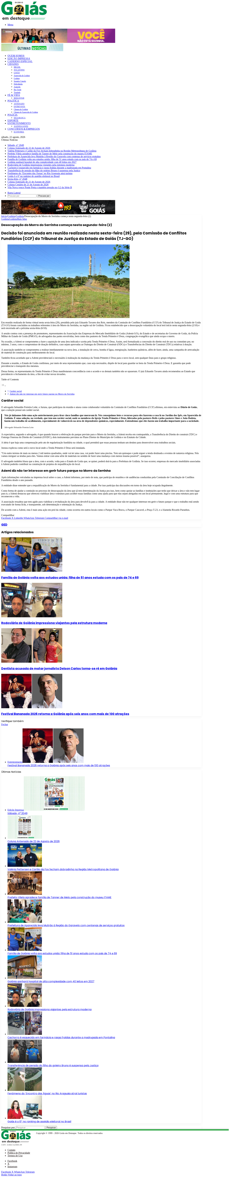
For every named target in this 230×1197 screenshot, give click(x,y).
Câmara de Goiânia (21, 109)
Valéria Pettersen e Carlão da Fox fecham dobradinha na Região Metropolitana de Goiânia (52, 150)
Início (4, 216)
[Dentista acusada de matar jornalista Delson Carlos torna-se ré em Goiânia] (31, 661)
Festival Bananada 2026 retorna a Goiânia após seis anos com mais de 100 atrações (65, 714)
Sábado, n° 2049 (16, 145)
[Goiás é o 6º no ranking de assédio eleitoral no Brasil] (25, 1118)
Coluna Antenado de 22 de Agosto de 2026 (29, 148)
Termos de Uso (15, 1155)
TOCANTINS (19, 70)
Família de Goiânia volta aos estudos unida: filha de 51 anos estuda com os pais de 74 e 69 (52, 159)
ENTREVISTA (19, 106)
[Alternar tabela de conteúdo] (3, 385)
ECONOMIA (19, 132)
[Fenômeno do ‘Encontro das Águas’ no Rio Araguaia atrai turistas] (25, 1090)
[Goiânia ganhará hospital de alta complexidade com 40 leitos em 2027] (25, 978)
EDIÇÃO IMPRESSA (19, 58)
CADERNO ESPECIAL (20, 61)
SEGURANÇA (20, 118)
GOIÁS (17, 73)
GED (4, 525)
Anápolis (17, 87)
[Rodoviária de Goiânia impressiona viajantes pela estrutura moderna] (31, 616)
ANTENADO (19, 104)
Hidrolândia (18, 84)
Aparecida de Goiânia (22, 75)
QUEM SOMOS (16, 55)
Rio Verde (17, 90)
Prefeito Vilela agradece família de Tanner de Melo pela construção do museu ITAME (50, 153)
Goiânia (17, 78)
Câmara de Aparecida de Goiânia (26, 112)
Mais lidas (22, 219)
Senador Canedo (20, 81)
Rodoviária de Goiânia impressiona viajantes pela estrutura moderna (41, 165)
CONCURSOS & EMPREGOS (24, 129)
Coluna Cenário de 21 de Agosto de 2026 (28, 184)
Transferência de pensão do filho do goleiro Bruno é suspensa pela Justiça (44, 170)
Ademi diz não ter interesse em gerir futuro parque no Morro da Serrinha (42, 394)
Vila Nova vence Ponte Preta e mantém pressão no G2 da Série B (40, 187)
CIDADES (13, 64)
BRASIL (17, 67)
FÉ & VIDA (14, 95)
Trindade (17, 92)
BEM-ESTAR (19, 98)
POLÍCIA (13, 114)
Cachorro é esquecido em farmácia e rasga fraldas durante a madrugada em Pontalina (49, 167)
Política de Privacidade (19, 1152)
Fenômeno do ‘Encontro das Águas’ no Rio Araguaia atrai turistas (40, 173)
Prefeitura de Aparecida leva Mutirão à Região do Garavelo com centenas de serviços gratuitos (54, 156)
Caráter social (16, 391)
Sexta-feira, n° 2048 (17, 179)
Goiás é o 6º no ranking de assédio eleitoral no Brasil (34, 176)
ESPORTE (13, 120)
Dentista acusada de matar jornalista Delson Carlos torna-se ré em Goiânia (59, 668)
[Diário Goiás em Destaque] (24, 19)
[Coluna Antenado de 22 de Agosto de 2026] (25, 838)
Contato (11, 1150)
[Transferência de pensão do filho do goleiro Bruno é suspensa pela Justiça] (25, 1062)
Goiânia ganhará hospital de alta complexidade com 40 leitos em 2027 (42, 162)
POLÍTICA (13, 100)
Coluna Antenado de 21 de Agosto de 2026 (29, 181)
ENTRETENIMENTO (19, 123)
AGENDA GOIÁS (21, 126)
